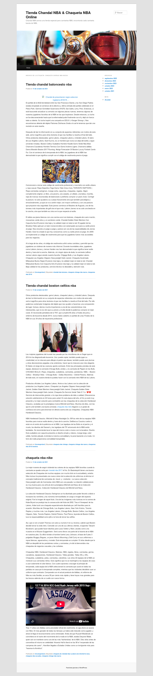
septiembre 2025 (111, 78)
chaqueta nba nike (39, 457)
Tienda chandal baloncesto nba (49, 84)
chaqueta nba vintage (60, 444)
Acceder (108, 100)
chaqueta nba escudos (33, 656)
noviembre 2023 (110, 83)
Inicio (28, 68)
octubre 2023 (109, 86)
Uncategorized (40, 272)
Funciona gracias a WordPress (76, 668)
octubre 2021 (109, 91)
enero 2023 (109, 88)
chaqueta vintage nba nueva (77, 272)
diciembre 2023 (110, 81)
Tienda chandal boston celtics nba (51, 285)
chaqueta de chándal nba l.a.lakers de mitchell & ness (71, 654)
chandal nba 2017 (55, 470)
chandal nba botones (60, 272)
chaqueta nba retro (64, 406)
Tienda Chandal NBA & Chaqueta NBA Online (58, 14)
